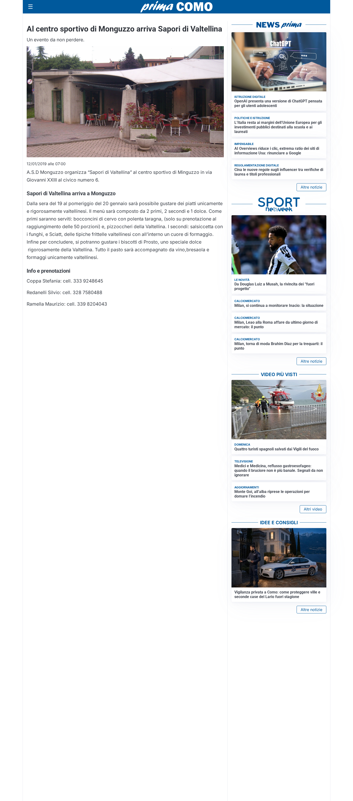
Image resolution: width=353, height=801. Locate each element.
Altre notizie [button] (311, 187)
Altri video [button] (313, 509)
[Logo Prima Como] (176, 6)
